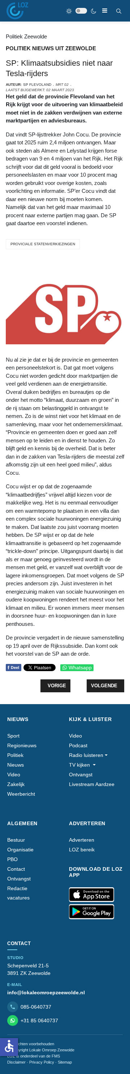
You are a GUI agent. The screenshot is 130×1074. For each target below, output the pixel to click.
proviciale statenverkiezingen (42, 244)
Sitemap (65, 1062)
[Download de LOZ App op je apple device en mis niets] (91, 894)
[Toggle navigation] (104, 11)
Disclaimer (16, 1062)
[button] (88, 755)
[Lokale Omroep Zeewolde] (17, 11)
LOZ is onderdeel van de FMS (33, 1056)
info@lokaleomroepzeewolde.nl (46, 992)
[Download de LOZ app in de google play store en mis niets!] (91, 911)
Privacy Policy (41, 1062)
